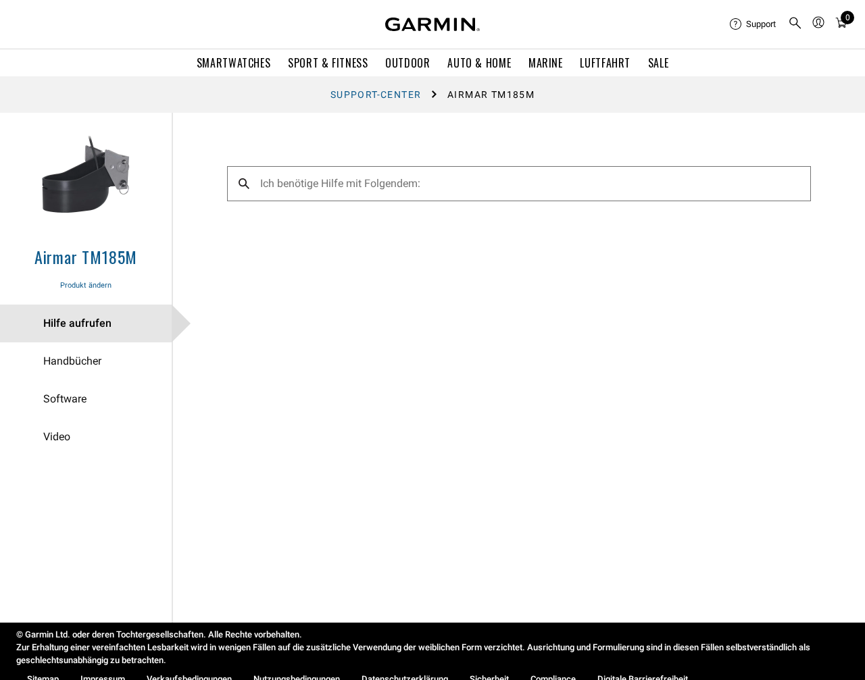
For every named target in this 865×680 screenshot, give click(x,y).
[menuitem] (753, 24)
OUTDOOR (407, 63)
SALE (658, 63)
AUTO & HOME (479, 63)
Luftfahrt (605, 63)
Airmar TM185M (85, 256)
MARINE (545, 63)
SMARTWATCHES (234, 63)
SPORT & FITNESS (328, 63)
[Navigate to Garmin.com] (432, 24)
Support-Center (376, 94)
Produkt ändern (86, 285)
